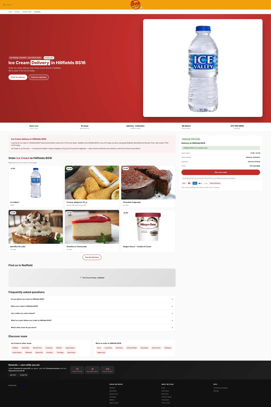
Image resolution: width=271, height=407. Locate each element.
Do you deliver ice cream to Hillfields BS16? (27, 299)
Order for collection (38, 77)
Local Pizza (108, 348)
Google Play (23, 375)
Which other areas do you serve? (23, 327)
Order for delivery (18, 77)
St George (49, 348)
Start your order (221, 172)
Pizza (99, 348)
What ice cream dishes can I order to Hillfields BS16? (31, 320)
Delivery (17, 12)
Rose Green (71, 352)
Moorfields (25, 348)
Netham (59, 348)
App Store (13, 375)
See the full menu (92, 257)
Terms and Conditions (221, 388)
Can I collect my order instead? (23, 313)
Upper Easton (70, 348)
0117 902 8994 (237, 126)
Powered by (12, 385)
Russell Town (37, 348)
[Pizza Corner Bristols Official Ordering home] (135, 5)
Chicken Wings (132, 348)
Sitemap (216, 391)
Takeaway (167, 348)
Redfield (15, 348)
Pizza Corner (156, 348)
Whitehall (29, 352)
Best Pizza (119, 348)
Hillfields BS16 (27, 12)
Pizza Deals (144, 348)
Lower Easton (16, 352)
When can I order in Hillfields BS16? (24, 306)
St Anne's (49, 352)
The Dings (60, 352)
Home (10, 12)
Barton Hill (39, 352)
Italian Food (101, 352)
